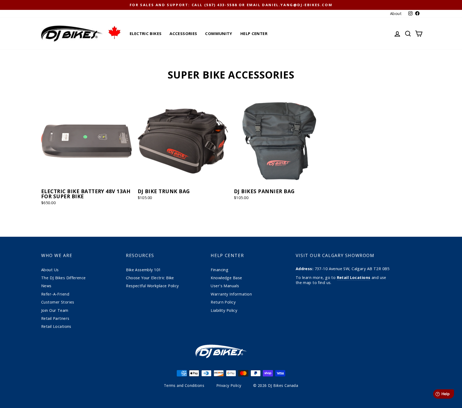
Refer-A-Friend (55, 294)
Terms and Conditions (184, 385)
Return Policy (223, 302)
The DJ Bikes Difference (63, 277)
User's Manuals (225, 285)
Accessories (183, 33)
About (396, 13)
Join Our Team (54, 310)
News (46, 285)
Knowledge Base (226, 277)
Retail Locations (56, 326)
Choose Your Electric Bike (150, 277)
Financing (219, 269)
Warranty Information (231, 294)
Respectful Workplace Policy (152, 285)
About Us (50, 269)
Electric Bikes (145, 33)
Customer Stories (57, 302)
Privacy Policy (228, 385)
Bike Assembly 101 (143, 269)
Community (218, 33)
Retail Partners (55, 318)
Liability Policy (224, 310)
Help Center (253, 33)
